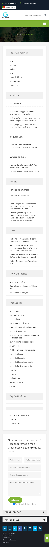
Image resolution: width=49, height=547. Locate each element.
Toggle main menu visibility (44, 23)
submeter (15, 500)
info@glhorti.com (11, 3)
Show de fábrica (16, 77)
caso (11, 73)
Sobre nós (14, 85)
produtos (13, 65)
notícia (12, 69)
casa (16, 34)
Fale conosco (15, 81)
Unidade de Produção (19, 292)
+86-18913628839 (29, 3)
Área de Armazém (17, 282)
